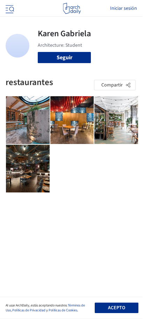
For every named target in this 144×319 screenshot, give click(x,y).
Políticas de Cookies (63, 310)
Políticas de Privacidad (28, 310)
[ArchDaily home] (72, 8)
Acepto (116, 307)
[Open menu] (9, 8)
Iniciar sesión (123, 8)
